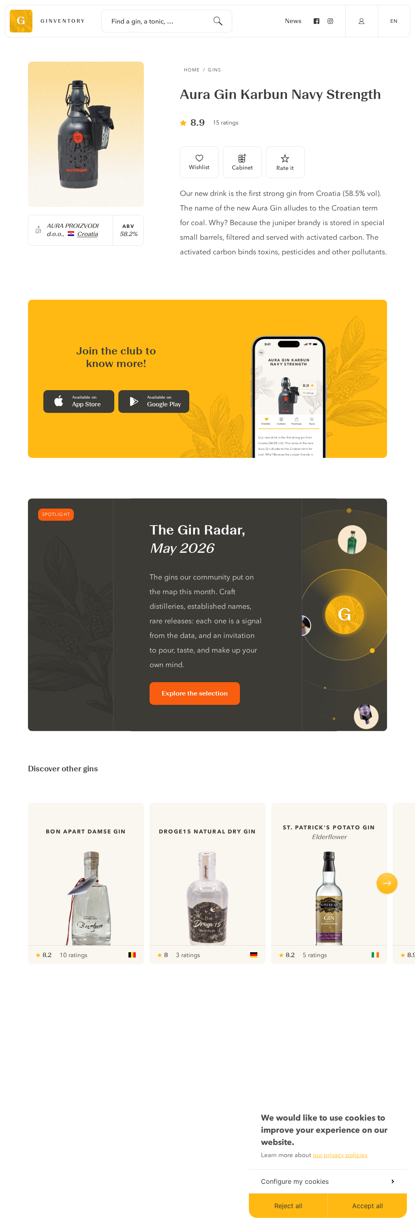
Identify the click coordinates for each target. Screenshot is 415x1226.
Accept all (367, 1206)
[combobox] (166, 21)
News (293, 21)
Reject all (288, 1206)
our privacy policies (340, 1155)
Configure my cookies (295, 1181)
